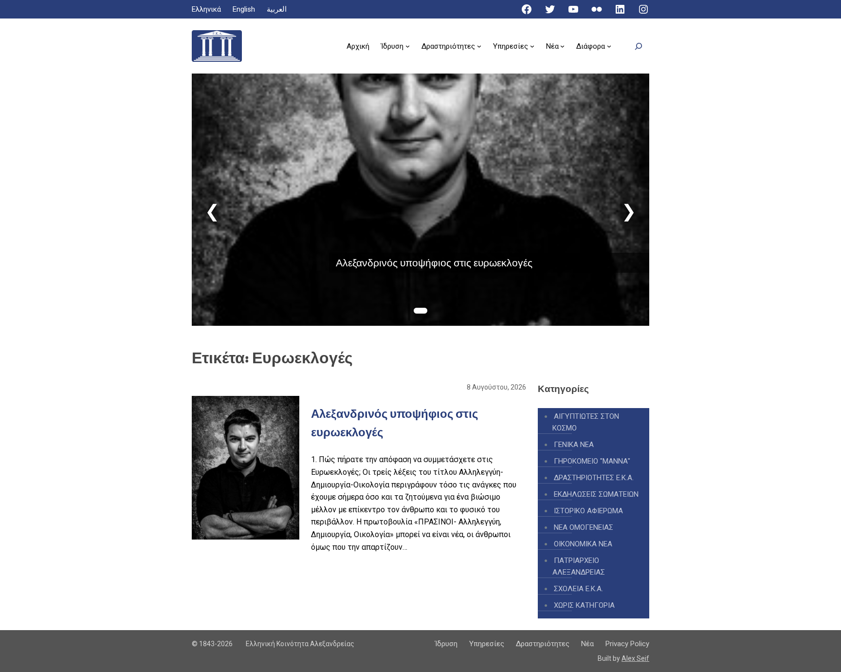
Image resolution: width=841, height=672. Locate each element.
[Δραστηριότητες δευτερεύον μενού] (479, 46)
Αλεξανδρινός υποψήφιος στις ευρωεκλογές (434, 263)
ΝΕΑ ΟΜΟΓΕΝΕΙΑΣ (583, 527)
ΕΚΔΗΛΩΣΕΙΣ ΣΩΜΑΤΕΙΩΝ (596, 494)
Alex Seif (635, 658)
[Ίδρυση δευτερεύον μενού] (407, 46)
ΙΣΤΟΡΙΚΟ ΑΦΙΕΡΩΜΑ (588, 510)
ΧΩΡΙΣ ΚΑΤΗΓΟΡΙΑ (584, 605)
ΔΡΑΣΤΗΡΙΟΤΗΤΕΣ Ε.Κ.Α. (594, 477)
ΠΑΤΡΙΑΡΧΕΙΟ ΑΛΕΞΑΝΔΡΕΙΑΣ (578, 566)
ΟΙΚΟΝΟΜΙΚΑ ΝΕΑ (583, 544)
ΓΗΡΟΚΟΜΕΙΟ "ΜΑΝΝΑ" (592, 461)
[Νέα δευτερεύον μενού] (562, 46)
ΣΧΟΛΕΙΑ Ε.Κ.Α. (578, 588)
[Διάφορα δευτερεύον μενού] (609, 46)
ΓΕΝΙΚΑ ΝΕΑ (574, 444)
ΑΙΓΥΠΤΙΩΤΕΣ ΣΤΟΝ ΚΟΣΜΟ (585, 422)
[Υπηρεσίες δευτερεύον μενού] (532, 46)
